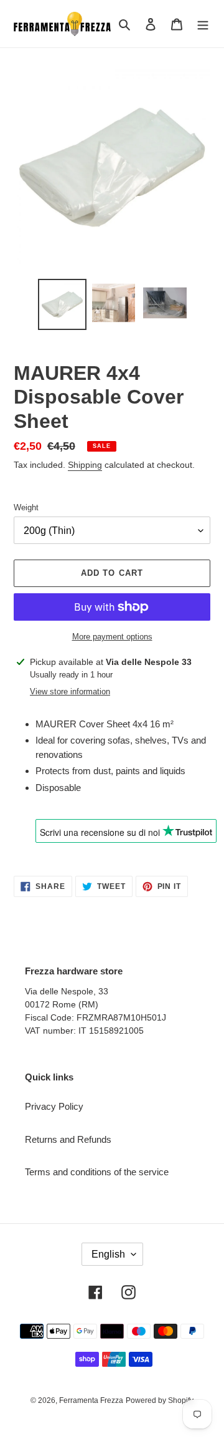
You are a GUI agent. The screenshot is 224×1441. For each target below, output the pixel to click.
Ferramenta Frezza (91, 1400)
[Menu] (203, 24)
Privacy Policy (54, 1106)
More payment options (112, 636)
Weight (26, 507)
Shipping (85, 465)
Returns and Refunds (68, 1139)
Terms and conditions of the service (97, 1172)
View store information (70, 691)
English (108, 1254)
